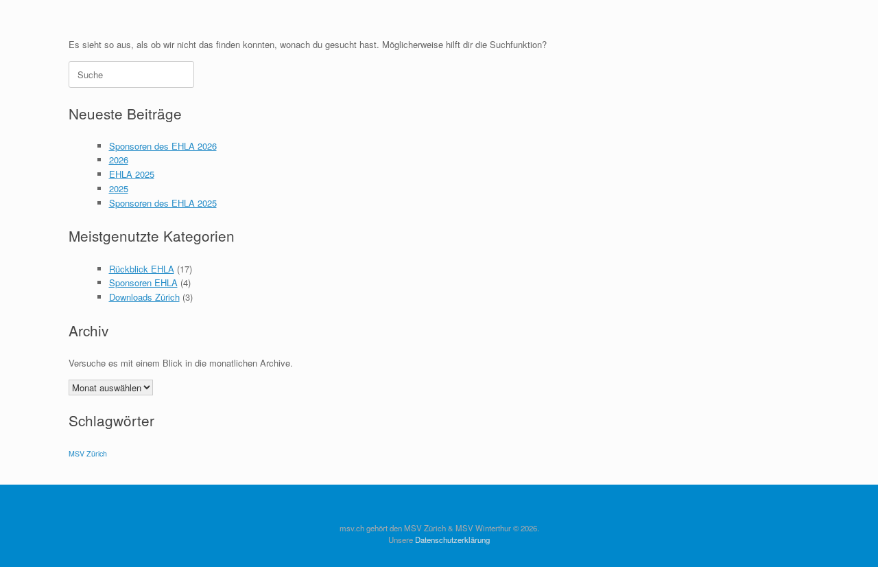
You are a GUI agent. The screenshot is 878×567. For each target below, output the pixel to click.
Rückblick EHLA (141, 268)
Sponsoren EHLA (143, 282)
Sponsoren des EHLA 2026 (163, 145)
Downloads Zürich (144, 296)
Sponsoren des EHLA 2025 (163, 202)
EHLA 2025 (131, 174)
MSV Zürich (88, 453)
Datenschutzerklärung (452, 539)
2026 (118, 159)
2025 (118, 188)
